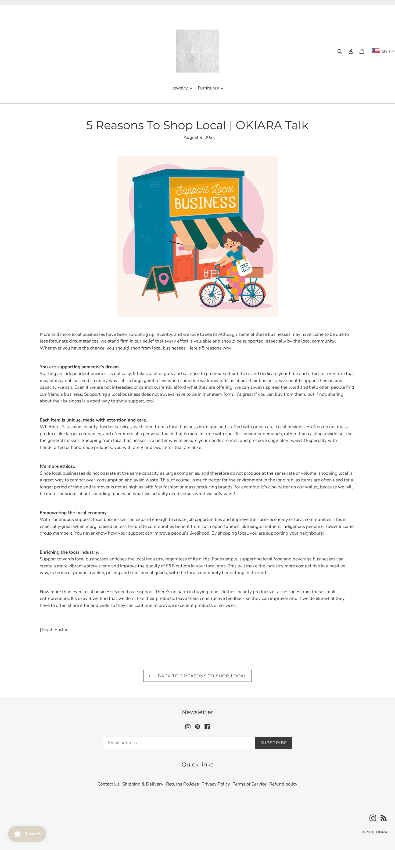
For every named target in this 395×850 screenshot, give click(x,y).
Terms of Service (250, 784)
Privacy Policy (216, 784)
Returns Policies (182, 784)
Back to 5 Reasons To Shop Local (201, 675)
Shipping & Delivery (142, 784)
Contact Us (109, 784)
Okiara (381, 832)
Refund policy (283, 784)
